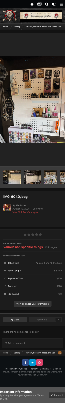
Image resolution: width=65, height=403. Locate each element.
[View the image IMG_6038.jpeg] (50, 177)
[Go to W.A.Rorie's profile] (7, 207)
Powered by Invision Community (33, 374)
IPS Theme (9, 368)
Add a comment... (17, 343)
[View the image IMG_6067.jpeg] (12, 177)
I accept (58, 395)
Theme (32, 368)
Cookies (57, 368)
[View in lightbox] (32, 99)
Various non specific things (23, 247)
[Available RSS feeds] (60, 353)
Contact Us (45, 368)
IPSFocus (22, 368)
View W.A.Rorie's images (25, 212)
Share (16, 319)
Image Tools (51, 160)
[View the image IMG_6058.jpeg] (33, 177)
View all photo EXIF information (32, 303)
